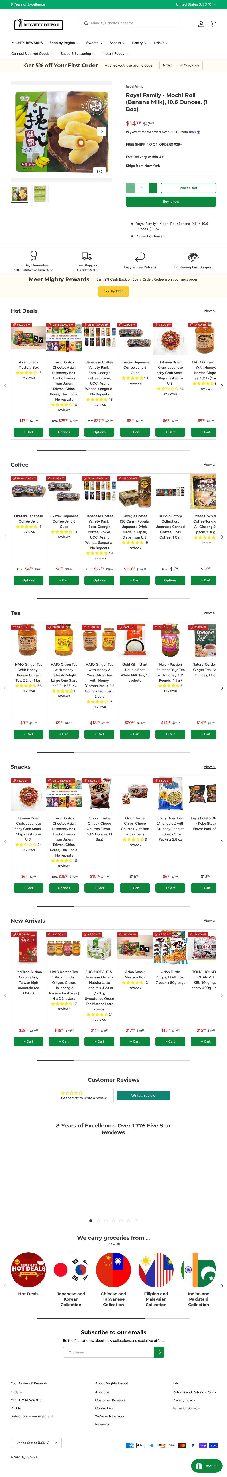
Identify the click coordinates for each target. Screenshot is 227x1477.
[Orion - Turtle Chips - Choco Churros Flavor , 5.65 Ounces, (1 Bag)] (99, 793)
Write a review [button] (143, 1095)
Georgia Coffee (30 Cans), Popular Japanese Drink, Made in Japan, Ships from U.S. (135, 526)
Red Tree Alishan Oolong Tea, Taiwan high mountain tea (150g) (28, 982)
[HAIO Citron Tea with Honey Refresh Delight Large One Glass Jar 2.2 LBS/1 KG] (64, 639)
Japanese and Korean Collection (71, 1299)
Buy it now (171, 202)
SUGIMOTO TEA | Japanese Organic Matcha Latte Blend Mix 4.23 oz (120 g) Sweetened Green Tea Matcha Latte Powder (99, 990)
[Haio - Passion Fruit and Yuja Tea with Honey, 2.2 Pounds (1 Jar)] (170, 639)
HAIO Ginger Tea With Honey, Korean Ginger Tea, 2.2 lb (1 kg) (206, 370)
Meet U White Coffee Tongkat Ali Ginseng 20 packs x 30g (205, 524)
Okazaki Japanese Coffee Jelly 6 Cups (135, 367)
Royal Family (134, 87)
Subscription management (32, 1416)
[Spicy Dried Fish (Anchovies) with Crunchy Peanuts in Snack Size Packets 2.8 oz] (170, 793)
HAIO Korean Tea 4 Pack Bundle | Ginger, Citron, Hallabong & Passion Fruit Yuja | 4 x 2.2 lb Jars (64, 985)
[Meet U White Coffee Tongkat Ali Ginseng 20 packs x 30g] (205, 491)
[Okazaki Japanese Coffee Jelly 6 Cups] (135, 337)
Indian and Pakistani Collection (198, 1299)
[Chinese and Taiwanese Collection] (113, 1269)
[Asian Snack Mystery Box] (28, 337)
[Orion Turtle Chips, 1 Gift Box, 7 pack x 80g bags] (170, 947)
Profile (16, 1408)
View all (210, 311)
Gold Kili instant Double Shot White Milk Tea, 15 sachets (134, 672)
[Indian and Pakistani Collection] (198, 1269)
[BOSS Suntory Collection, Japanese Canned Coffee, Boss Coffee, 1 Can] (170, 491)
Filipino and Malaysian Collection (156, 1299)
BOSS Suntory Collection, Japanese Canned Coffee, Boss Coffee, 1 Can (170, 526)
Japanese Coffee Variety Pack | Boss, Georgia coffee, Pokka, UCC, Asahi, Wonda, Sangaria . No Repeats (99, 378)
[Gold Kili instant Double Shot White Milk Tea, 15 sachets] (135, 639)
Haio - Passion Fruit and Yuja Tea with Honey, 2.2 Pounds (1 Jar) (170, 672)
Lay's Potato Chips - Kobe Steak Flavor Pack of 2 (206, 823)
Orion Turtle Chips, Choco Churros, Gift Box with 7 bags (135, 826)
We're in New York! (110, 1416)
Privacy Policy (184, 1400)
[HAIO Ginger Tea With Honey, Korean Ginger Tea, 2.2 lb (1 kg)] (205, 337)
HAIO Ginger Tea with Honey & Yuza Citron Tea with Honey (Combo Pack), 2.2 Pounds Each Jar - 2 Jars (99, 680)
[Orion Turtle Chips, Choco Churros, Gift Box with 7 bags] (135, 793)
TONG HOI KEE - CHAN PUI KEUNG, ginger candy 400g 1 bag (206, 980)
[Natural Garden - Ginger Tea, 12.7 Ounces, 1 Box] (205, 639)
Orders (16, 1392)
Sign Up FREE (113, 291)
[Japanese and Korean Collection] (70, 1269)
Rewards (102, 1424)
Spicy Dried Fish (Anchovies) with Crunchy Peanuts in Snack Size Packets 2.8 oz (170, 828)
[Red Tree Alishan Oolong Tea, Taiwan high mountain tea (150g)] (28, 947)
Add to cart (188, 188)
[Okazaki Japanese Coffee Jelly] (28, 491)
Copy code (191, 65)
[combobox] (130, 23)
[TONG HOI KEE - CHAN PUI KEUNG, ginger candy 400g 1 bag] (205, 947)
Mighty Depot (29, 1457)
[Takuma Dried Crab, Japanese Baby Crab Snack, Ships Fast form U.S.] (170, 337)
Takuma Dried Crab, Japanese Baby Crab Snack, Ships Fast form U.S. (170, 373)
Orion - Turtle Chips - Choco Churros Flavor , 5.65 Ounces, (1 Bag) (99, 828)
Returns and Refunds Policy (194, 1392)
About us (102, 1392)
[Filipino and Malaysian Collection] (156, 1269)
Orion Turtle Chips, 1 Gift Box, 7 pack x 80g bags (170, 977)
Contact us (104, 1408)
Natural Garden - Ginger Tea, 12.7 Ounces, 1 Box (205, 669)
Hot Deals (28, 1293)
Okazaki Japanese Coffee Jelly (28, 518)
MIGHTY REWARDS (27, 43)
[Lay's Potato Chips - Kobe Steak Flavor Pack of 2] (205, 793)
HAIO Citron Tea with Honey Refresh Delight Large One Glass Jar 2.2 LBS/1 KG (64, 675)
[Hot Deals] (28, 1269)
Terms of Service (186, 1408)
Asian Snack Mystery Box (28, 365)
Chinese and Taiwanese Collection (113, 1299)
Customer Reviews (110, 1400)
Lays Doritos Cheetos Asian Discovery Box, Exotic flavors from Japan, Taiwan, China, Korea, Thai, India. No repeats (64, 381)
